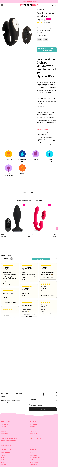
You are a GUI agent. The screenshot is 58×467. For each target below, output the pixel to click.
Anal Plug (32, 460)
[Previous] (3, 32)
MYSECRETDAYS (5, 453)
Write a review (40, 259)
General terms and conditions (8, 440)
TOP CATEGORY (6, 449)
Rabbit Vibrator (34, 453)
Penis (2, 460)
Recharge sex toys (6, 443)
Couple (3, 457)
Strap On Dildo (34, 462)
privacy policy (39, 405)
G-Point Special (34, 429)
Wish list (32, 426)
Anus (2, 462)
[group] (29, 1)
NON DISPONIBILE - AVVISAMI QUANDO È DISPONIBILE (46, 49)
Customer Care (5, 424)
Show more (28, 316)
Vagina (3, 455)
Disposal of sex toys (6, 445)
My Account (33, 424)
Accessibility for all (37, 438)
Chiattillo (3, 236)
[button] (53, 5)
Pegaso (28, 236)
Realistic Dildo (33, 455)
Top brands (33, 431)
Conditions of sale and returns (9, 438)
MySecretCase (36, 201)
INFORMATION (5, 421)
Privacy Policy (4, 433)
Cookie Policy (4, 436)
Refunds (3, 431)
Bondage (3, 464)
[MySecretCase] (29, 5)
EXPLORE (33, 421)
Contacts (3, 429)
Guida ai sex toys (34, 436)
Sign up (43, 409)
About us (3, 426)
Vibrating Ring (33, 464)
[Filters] (51, 259)
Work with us (33, 433)
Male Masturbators (35, 457)
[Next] (30, 32)
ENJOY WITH (34, 449)
